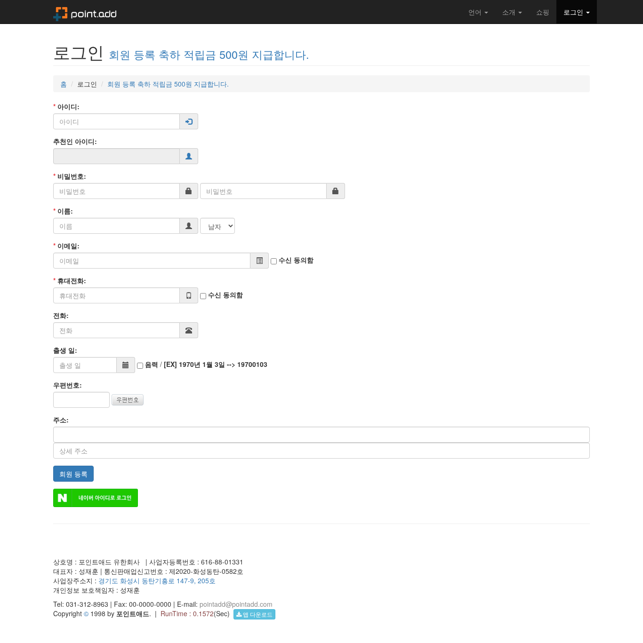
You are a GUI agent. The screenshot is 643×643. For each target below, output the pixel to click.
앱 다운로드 (257, 614)
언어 (475, 11)
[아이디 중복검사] (188, 121)
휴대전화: (69, 280)
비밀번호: (69, 176)
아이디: (66, 106)
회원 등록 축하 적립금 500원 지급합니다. (209, 54)
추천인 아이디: (75, 141)
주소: (61, 419)
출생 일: (65, 350)
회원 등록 (73, 473)
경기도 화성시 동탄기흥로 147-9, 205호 (157, 580)
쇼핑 (542, 11)
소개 (509, 11)
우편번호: (67, 384)
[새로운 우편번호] (128, 398)
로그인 (574, 11)
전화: (61, 315)
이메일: (66, 245)
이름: (63, 210)
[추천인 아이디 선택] (188, 156)
